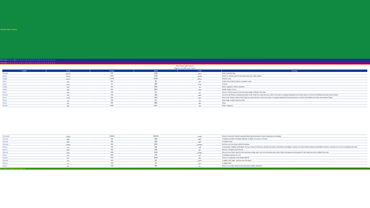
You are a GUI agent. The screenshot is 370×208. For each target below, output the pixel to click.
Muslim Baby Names (8, 29)
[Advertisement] (360, 29)
